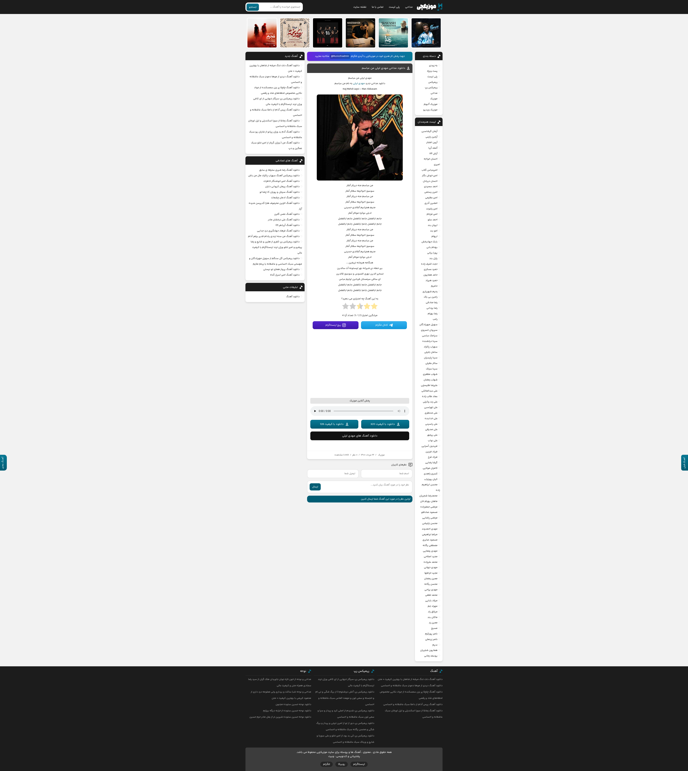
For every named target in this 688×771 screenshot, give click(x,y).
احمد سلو (433, 220)
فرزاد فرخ (433, 457)
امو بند (434, 231)
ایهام (434, 236)
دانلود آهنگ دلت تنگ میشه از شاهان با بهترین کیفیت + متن (410, 679)
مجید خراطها (431, 573)
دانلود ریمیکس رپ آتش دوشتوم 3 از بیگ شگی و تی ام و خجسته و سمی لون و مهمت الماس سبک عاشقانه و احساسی (344, 698)
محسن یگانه (431, 584)
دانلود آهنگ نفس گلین (287, 214)
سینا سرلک (432, 369)
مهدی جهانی (431, 568)
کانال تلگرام (381, 325)
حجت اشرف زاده (429, 264)
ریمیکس (433, 82)
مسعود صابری (430, 540)
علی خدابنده (431, 419)
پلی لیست (394, 7)
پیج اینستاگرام (333, 325)
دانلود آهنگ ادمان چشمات (285, 198)
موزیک (381, 455)
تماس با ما (377, 7)
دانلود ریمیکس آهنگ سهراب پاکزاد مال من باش (274, 176)
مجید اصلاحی (431, 557)
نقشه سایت (359, 7)
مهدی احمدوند (430, 529)
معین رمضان (431, 579)
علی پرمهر (432, 435)
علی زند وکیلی (430, 402)
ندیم (435, 645)
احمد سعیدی (431, 187)
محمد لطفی (431, 595)
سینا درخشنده (430, 341)
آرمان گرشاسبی (429, 131)
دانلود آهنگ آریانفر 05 (288, 225)
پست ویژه (432, 71)
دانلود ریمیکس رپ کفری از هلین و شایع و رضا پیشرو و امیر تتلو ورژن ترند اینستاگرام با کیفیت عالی (276, 247)
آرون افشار (432, 142)
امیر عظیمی (431, 198)
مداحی (409, 7)
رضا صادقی (432, 303)
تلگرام (326, 764)
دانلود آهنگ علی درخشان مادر (284, 220)
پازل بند (433, 258)
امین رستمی (431, 192)
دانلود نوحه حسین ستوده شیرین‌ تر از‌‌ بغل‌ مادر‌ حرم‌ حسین (280, 717)
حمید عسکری (431, 269)
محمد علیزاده (431, 562)
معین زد (433, 623)
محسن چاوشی (430, 523)
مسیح (434, 628)
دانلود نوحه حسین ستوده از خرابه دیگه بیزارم (287, 711)
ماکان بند (432, 617)
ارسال (315, 487)
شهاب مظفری (430, 374)
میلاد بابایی (431, 601)
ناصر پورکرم (431, 634)
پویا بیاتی (432, 253)
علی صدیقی (431, 429)
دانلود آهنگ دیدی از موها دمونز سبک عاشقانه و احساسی (412, 686)
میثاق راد (433, 612)
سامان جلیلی (431, 352)
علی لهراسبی (431, 407)
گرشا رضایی (431, 463)
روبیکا (341, 764)
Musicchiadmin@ (340, 56)
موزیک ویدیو (430, 110)
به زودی (433, 66)
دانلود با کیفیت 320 (383, 424)
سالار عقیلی (431, 363)
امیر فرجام (432, 214)
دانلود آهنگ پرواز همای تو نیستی (281, 269)
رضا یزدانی (432, 308)
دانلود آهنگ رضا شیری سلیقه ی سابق (279, 170)
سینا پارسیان (431, 358)
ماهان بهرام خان (429, 501)
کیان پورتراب (431, 479)
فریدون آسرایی (429, 446)
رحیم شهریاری (430, 292)
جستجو (253, 7)
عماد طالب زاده (430, 396)
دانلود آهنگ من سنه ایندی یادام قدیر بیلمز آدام (274, 236)
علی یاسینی (431, 424)
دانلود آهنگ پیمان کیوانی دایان (282, 187)
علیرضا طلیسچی (429, 385)
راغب (435, 319)
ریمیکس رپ (431, 88)
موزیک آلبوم (431, 104)
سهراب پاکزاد (431, 347)
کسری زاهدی (431, 474)
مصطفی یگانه (430, 545)
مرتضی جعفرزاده (429, 507)
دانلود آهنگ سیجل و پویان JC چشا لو (280, 192)
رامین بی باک (431, 297)
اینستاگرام (359, 764)
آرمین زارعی (432, 137)
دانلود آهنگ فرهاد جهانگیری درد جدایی (278, 231)
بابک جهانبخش (429, 242)
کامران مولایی (430, 468)
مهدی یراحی (431, 590)
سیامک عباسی (430, 336)
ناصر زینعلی (431, 639)
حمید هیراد (432, 281)
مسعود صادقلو (429, 512)
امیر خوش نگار (430, 176)
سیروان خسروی (429, 330)
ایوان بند (433, 225)
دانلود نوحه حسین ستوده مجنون (293, 704)
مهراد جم (433, 606)
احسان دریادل (430, 181)
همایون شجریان (429, 650)
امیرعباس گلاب (430, 170)
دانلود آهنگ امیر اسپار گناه (285, 275)
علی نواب (433, 441)
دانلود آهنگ (293, 297)
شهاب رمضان (431, 380)
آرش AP (433, 154)
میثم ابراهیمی (430, 535)
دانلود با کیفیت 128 (332, 424)
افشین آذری (431, 203)
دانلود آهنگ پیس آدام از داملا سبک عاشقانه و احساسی (413, 704)
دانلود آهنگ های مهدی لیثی (360, 436)
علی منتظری (431, 413)
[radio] (374, 307)
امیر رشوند (432, 209)
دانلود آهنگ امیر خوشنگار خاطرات (281, 181)
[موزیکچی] (430, 7)
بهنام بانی (432, 247)
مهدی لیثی (359, 84)
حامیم (434, 286)
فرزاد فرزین (432, 452)
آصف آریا (433, 148)
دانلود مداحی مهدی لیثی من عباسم (383, 68)
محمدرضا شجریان (428, 496)
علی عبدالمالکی (429, 391)
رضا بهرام (433, 314)
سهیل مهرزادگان (428, 325)
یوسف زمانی (431, 656)
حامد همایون (430, 275)
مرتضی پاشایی (430, 518)
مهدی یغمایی (430, 551)
